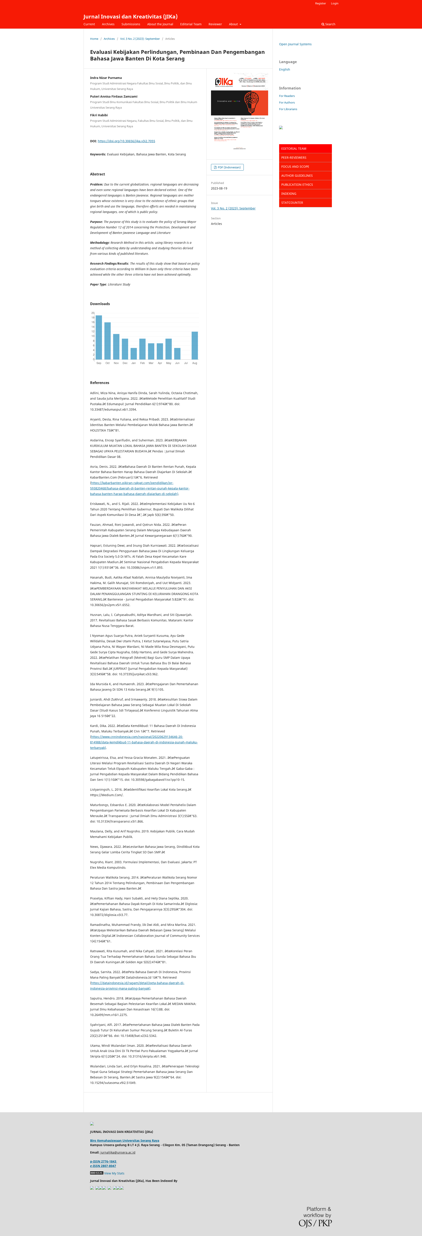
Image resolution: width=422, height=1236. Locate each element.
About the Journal (160, 24)
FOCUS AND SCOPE (295, 166)
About (234, 24)
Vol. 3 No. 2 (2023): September (140, 39)
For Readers (287, 96)
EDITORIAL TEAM (293, 148)
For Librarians (288, 109)
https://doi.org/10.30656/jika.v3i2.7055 (126, 141)
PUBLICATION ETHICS (297, 184)
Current (89, 24)
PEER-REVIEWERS (293, 157)
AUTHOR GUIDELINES (297, 175)
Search (329, 24)
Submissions (131, 24)
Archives (108, 24)
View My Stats (114, 1173)
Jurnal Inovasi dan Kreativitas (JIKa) (131, 16)
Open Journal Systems (295, 44)
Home (94, 39)
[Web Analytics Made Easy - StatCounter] (96, 1173)
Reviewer (215, 24)
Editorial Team (191, 24)
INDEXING (288, 193)
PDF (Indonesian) (229, 167)
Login (334, 3)
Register (320, 3)
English (284, 69)
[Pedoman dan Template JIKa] (281, 128)
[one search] (122, 1188)
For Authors (287, 102)
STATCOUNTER (292, 202)
